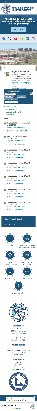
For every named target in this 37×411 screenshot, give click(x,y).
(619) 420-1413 (21, 338)
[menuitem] (18, 219)
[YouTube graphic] (16, 38)
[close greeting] (35, 397)
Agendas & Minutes (18, 348)
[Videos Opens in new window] (17, 131)
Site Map (18, 365)
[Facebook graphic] (4, 38)
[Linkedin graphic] (27, 38)
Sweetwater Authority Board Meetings (12, 112)
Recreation (18, 354)
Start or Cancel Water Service (18, 350)
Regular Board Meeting (16, 127)
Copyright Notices (18, 369)
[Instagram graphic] (33, 38)
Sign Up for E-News (18, 352)
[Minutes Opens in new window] (8, 131)
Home (5, 68)
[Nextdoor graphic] (21, 38)
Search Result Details (14, 219)
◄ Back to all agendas (10, 106)
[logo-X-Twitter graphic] (10, 38)
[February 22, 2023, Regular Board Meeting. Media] (15, 145)
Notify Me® (23, 88)
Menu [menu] (6, 1)
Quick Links (18, 345)
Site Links (18, 359)
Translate (17, 408)
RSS (15, 88)
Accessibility (10, 224)
